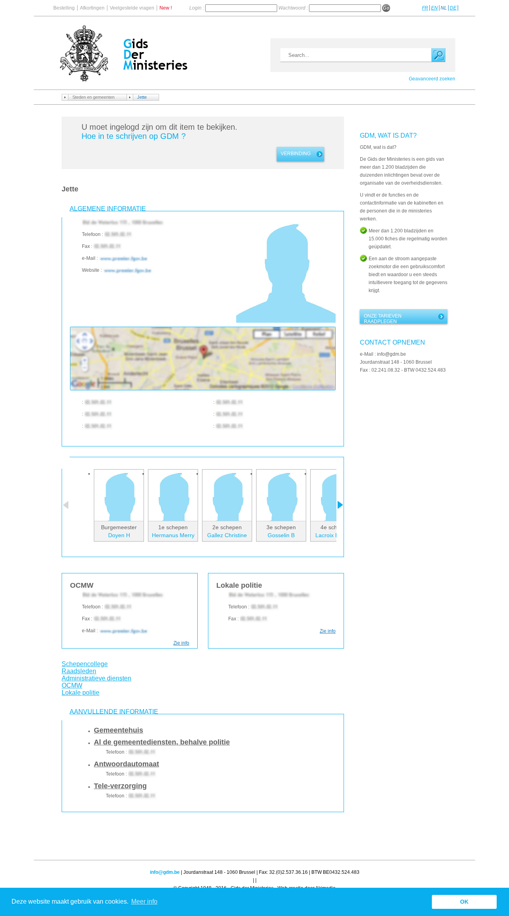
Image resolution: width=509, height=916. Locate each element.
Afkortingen (92, 8)
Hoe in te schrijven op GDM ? (134, 136)
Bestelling (64, 8)
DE (453, 8)
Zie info (181, 643)
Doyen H (119, 535)
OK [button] (464, 901)
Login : (197, 8)
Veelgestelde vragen (132, 8)
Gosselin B (281, 535)
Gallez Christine (227, 535)
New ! (165, 8)
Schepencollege (85, 664)
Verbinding (296, 153)
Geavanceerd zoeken (432, 79)
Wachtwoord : (293, 8)
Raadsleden (79, 671)
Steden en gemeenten (93, 97)
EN (434, 8)
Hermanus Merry (173, 535)
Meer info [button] (144, 901)
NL (444, 8)
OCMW (72, 685)
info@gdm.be (165, 872)
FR (425, 8)
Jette (142, 97)
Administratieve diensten (96, 678)
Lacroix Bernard (335, 535)
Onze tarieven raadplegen (383, 318)
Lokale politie (80, 692)
